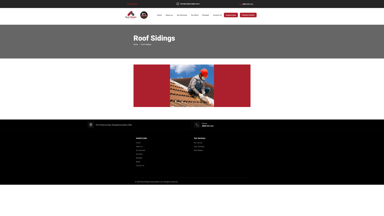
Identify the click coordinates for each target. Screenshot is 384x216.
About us (169, 15)
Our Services (182, 15)
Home (159, 15)
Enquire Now (132, 4)
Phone (204, 123)
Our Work (194, 15)
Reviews (205, 15)
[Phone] (197, 125)
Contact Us (217, 15)
